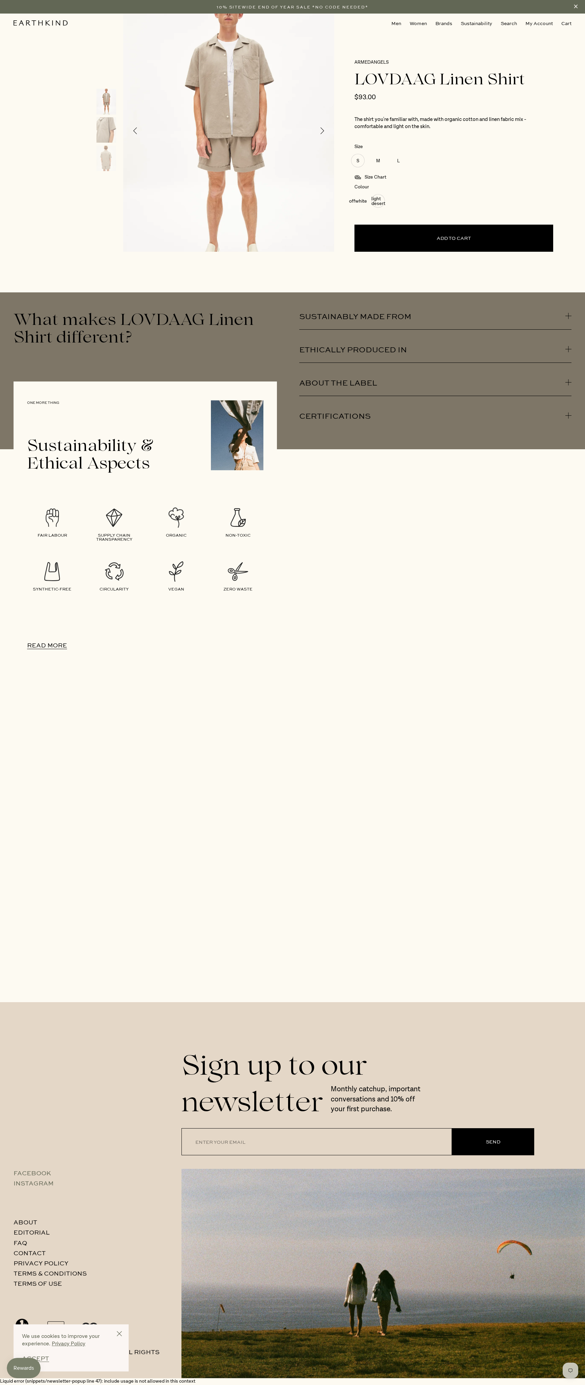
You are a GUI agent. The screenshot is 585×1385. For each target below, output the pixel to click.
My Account (539, 23)
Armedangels (371, 62)
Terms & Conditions (50, 1273)
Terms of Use (38, 1283)
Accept (35, 1358)
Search (509, 23)
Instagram (33, 1183)
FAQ (20, 1242)
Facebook (32, 1173)
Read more (47, 645)
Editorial (32, 1232)
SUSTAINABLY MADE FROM (355, 316)
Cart (566, 23)
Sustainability (476, 23)
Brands (443, 23)
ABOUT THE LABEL (338, 382)
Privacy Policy (41, 1263)
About (25, 1222)
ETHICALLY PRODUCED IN (353, 349)
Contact (30, 1252)
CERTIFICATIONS (335, 415)
